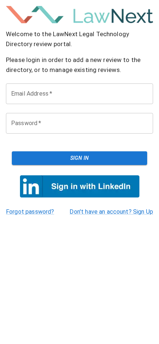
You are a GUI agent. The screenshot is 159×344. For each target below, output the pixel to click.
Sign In (79, 158)
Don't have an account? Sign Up (111, 211)
